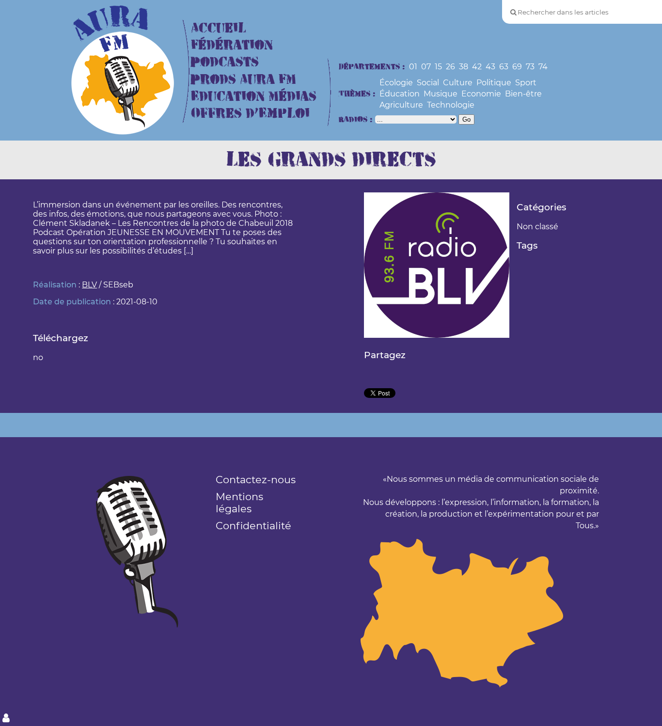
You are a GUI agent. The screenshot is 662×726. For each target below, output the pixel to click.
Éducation (399, 93)
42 (477, 66)
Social (428, 82)
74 (543, 66)
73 (530, 66)
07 (426, 66)
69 (517, 66)
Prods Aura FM (243, 79)
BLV (89, 284)
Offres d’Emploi (250, 113)
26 (450, 66)
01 (413, 66)
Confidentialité (253, 526)
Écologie (396, 82)
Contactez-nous (256, 479)
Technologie (450, 105)
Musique (440, 93)
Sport (525, 82)
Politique (493, 82)
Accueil (218, 28)
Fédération (232, 45)
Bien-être (523, 93)
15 (438, 66)
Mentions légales (239, 502)
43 (490, 66)
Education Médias (253, 96)
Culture (458, 82)
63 (503, 66)
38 (463, 66)
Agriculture (401, 105)
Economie (481, 93)
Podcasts (225, 62)
